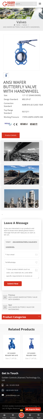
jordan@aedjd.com (13, 395)
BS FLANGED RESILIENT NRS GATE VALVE (11, 354)
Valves (24, 25)
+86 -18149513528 (12, 385)
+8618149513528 (12, 390)
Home (18, 25)
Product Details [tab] (10, 135)
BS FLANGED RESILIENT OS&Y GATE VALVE (31, 354)
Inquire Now (34, 409)
